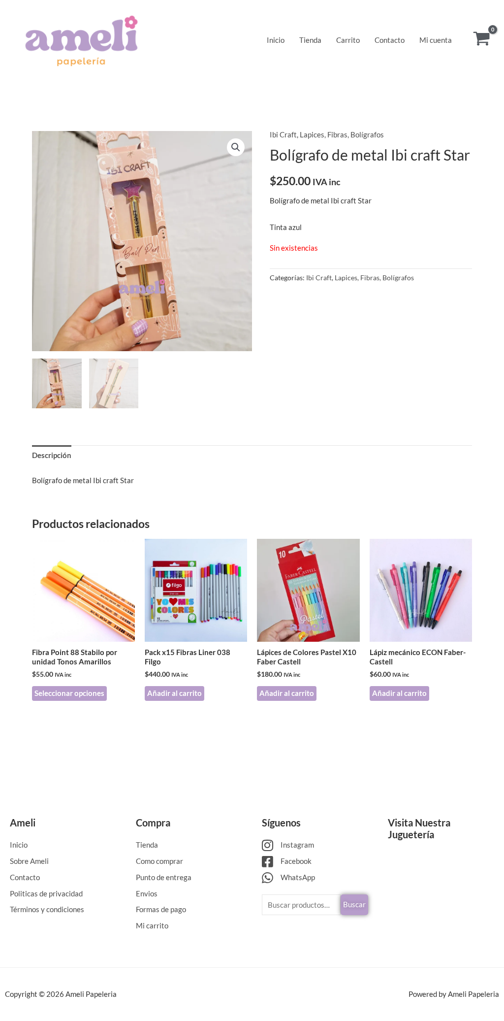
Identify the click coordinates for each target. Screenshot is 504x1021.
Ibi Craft (283, 134)
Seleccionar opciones (69, 693)
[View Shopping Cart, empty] (481, 39)
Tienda (310, 39)
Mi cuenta (435, 39)
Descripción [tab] (51, 455)
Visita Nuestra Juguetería (419, 828)
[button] (236, 147)
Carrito (348, 39)
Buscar (354, 904)
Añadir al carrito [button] (174, 693)
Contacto (390, 39)
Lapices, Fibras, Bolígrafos (342, 134)
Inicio (275, 39)
